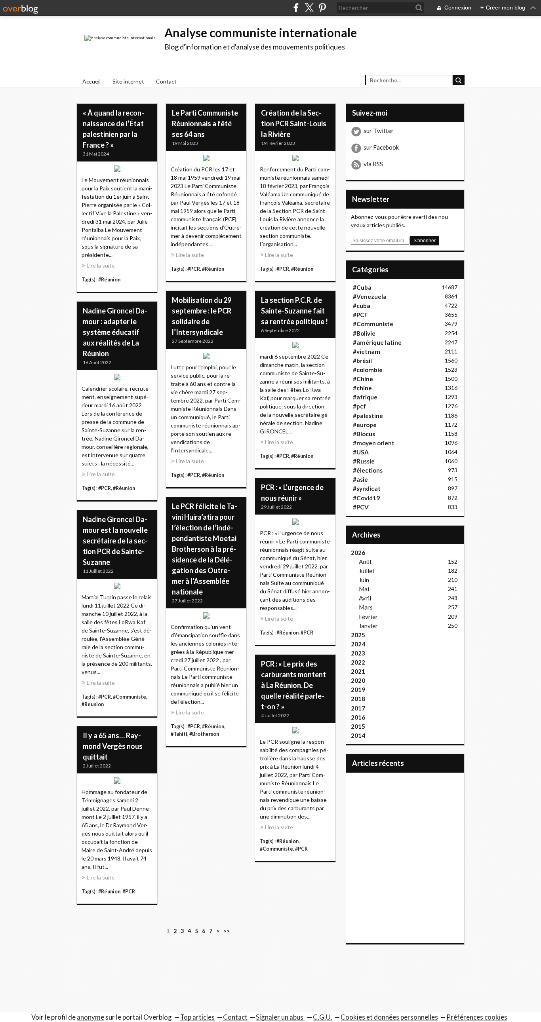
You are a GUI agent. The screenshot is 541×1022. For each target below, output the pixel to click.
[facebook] (296, 7)
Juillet (367, 570)
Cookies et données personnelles (389, 1017)
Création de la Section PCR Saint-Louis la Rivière (293, 123)
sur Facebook (381, 147)
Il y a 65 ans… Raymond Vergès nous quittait (113, 746)
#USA (361, 452)
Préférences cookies (476, 1017)
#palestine (368, 415)
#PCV (361, 507)
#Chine (363, 378)
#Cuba (362, 287)
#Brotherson (204, 734)
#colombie (368, 369)
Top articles (197, 1017)
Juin (364, 579)
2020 (358, 680)
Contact (166, 81)
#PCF (360, 314)
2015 (358, 726)
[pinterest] (322, 7)
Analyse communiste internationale (260, 32)
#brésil (362, 360)
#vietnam (366, 351)
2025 (358, 634)
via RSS (373, 163)
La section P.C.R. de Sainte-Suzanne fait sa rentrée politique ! (294, 311)
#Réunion (109, 280)
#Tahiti (179, 734)
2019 (358, 689)
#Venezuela (370, 296)
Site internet (128, 81)
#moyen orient (373, 442)
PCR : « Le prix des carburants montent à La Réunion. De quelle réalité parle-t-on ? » (293, 685)
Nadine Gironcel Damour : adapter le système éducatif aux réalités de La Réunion (115, 332)
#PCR (193, 269)
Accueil (91, 81)
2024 (358, 644)
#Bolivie (364, 333)
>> (226, 930)
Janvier (368, 625)
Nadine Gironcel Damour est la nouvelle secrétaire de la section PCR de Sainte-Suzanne (115, 540)
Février (368, 616)
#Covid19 (366, 498)
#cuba (361, 305)
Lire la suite (101, 265)
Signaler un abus (280, 1017)
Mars (366, 607)
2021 (358, 671)
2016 (358, 717)
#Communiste (129, 697)
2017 (358, 708)
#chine (362, 387)
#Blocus (364, 433)
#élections (368, 470)
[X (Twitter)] (309, 7)
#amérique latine (377, 342)
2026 (358, 552)
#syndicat (367, 488)
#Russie (364, 461)
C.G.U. (322, 1017)
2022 (358, 662)
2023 (358, 653)
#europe (365, 424)
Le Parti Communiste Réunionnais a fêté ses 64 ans (205, 123)
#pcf (359, 406)
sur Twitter (379, 130)
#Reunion (93, 704)
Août (365, 561)
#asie (360, 479)
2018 (358, 698)
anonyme (90, 1017)
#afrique (365, 397)
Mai (364, 589)
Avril (365, 598)
